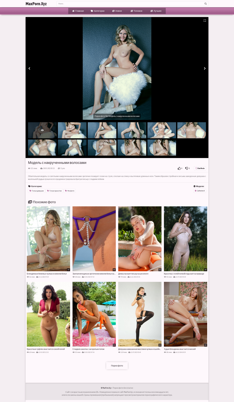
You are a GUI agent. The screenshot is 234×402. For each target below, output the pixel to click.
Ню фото (70, 191)
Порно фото (117, 365)
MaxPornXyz (36, 3)
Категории (99, 11)
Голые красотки (55, 191)
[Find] (205, 3)
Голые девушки (38, 191)
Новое (118, 11)
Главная (79, 11)
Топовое (138, 11)
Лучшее (157, 11)
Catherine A (201, 191)
